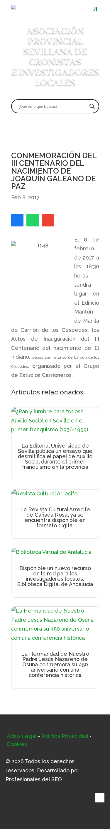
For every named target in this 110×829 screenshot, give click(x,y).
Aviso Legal (21, 736)
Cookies (17, 744)
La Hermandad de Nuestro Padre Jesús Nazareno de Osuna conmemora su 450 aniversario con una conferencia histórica (55, 664)
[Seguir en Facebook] (99, 797)
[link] (17, 220)
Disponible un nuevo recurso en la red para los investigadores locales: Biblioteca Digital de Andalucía (55, 576)
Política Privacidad (64, 736)
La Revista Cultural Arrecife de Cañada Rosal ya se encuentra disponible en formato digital (55, 517)
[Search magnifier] (92, 106)
